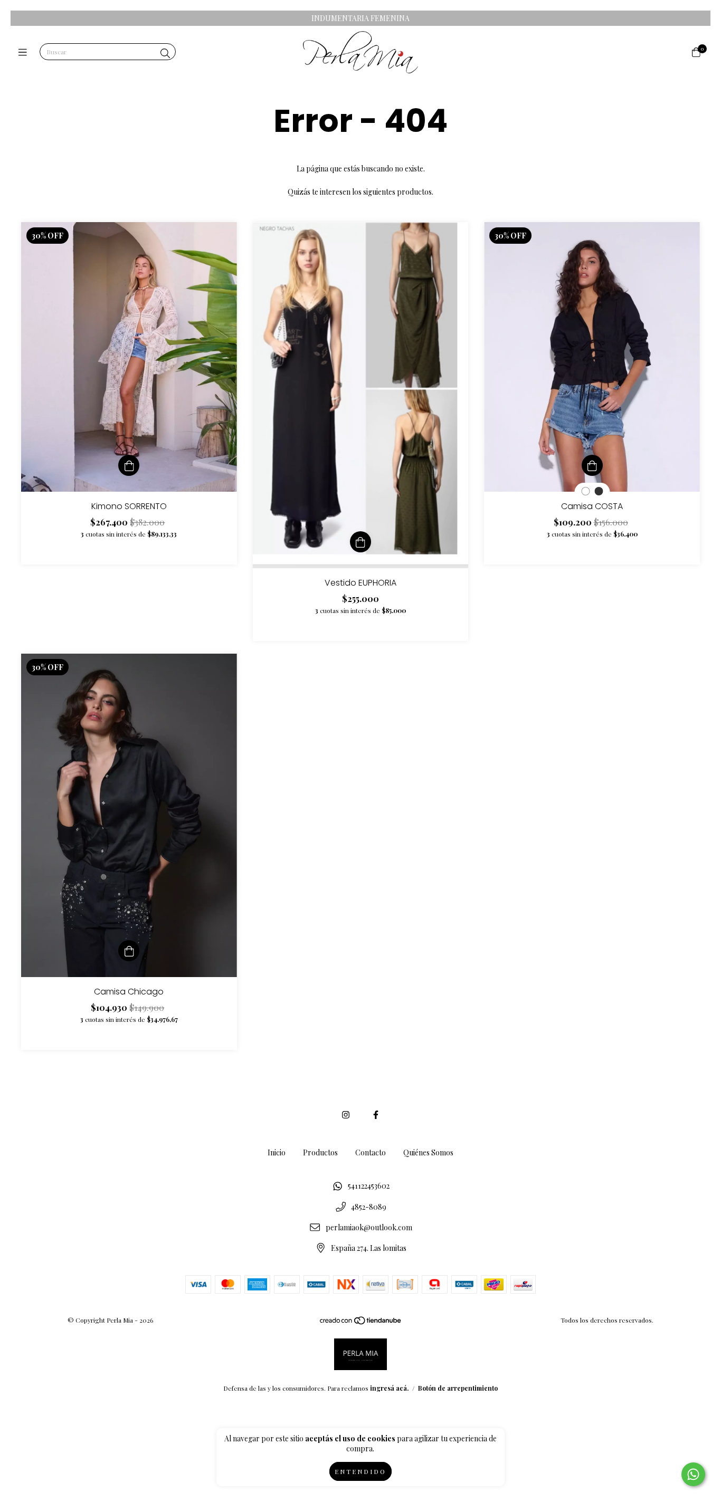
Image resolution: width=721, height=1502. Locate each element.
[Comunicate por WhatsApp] (693, 1474)
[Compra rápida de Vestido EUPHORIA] (360, 541)
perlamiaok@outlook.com (369, 1227)
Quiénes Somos (428, 1152)
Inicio (277, 1152)
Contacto (370, 1152)
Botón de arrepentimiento (458, 1388)
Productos (320, 1152)
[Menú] (25, 52)
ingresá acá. (389, 1388)
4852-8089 (368, 1207)
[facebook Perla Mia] (376, 1114)
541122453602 (369, 1186)
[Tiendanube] (361, 1322)
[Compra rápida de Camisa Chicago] (128, 950)
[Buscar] (165, 53)
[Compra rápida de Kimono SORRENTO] (128, 465)
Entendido (360, 1471)
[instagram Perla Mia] (345, 1114)
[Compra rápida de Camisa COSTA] (592, 465)
